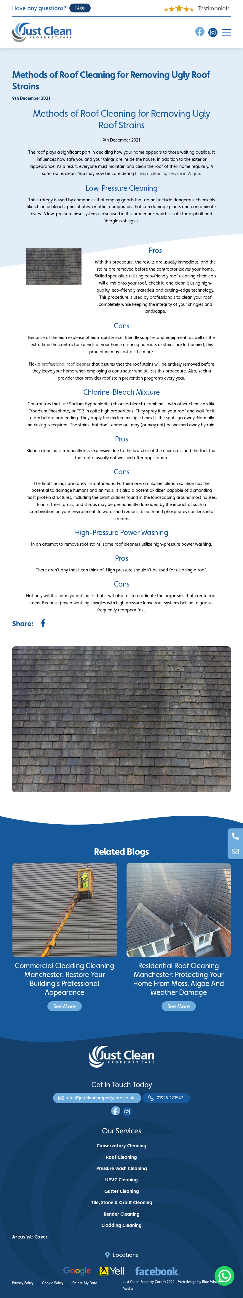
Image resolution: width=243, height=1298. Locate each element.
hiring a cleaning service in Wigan (167, 173)
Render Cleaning (122, 1214)
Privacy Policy (22, 1283)
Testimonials (214, 8)
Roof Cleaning (121, 1157)
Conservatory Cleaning (121, 1145)
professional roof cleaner (65, 364)
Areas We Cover (29, 1237)
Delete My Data (84, 1283)
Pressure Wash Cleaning (121, 1168)
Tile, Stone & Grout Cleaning (121, 1202)
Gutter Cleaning (121, 1191)
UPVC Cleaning (121, 1180)
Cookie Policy (52, 1283)
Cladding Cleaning (121, 1225)
